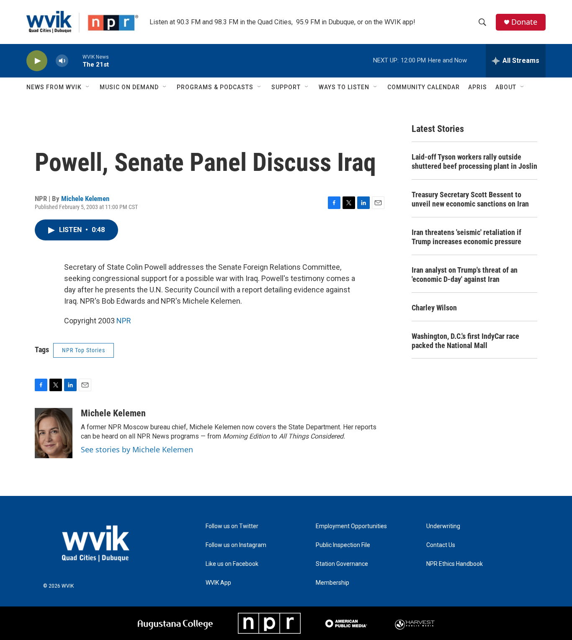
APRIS (477, 87)
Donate (524, 22)
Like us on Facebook (232, 564)
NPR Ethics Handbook (454, 564)
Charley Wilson (434, 307)
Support (286, 87)
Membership (332, 583)
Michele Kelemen (85, 198)
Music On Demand (129, 87)
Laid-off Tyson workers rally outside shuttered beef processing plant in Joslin (474, 161)
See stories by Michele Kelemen (137, 449)
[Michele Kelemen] (53, 433)
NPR (123, 320)
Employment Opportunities (351, 526)
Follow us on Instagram (236, 545)
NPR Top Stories (83, 350)
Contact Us (440, 545)
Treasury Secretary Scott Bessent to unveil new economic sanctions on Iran (470, 199)
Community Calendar (423, 87)
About (505, 87)
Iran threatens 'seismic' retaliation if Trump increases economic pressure (466, 237)
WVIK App (218, 583)
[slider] (75, 60)
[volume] (62, 61)
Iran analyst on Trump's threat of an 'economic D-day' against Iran (465, 275)
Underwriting (443, 526)
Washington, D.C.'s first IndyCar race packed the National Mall (465, 341)
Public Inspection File (343, 545)
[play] (37, 61)
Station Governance (342, 564)
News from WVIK (54, 87)
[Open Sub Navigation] (88, 87)
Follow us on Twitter (232, 526)
